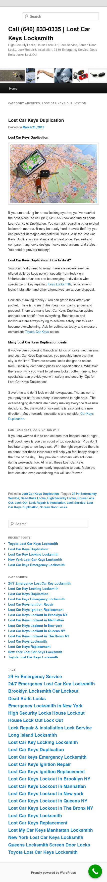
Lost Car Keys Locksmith (27, 641)
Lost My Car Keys (27, 830)
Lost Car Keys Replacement (29, 646)
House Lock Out (25, 720)
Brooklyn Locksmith (29, 691)
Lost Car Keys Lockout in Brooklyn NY (37, 614)
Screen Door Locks (53, 507)
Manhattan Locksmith (70, 830)
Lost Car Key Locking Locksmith (33, 554)
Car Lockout (65, 691)
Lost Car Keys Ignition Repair (31, 604)
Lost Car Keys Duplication (36, 120)
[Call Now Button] (95, 871)
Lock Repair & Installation (47, 502)
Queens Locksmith (28, 844)
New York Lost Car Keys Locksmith (35, 559)
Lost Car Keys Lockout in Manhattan (36, 620)
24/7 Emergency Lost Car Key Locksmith (39, 583)
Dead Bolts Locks (33, 498)
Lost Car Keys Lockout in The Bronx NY (38, 636)
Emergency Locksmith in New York (45, 705)
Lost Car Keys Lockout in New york (35, 625)
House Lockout (68, 713)
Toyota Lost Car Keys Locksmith (33, 543)
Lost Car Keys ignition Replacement (35, 609)
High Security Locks (61, 498)
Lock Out (21, 502)
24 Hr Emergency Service (35, 676)
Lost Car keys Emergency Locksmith (36, 564)
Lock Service (76, 502)
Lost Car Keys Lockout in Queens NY (36, 630)
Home (13, 88)
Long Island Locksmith (32, 735)
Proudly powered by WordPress (53, 872)
